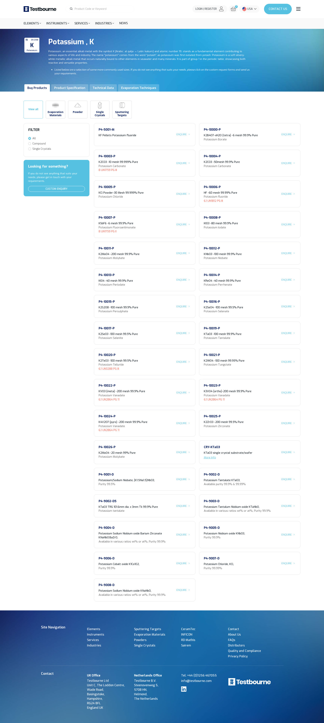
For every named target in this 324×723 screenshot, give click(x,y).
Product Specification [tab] (69, 88)
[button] (32, 23)
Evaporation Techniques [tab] (138, 88)
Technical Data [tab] (103, 88)
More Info (210, 457)
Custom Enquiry (57, 189)
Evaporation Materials (149, 634)
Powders (140, 640)
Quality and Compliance (244, 651)
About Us (234, 634)
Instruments (95, 634)
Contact (278, 9)
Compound (39, 143)
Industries (94, 645)
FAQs (231, 640)
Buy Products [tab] (37, 88)
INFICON (186, 634)
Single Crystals (41, 149)
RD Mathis (188, 640)
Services (93, 640)
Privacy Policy (238, 656)
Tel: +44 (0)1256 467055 (199, 675)
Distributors (236, 645)
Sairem (186, 645)
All (34, 138)
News (123, 23)
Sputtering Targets (147, 629)
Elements (93, 629)
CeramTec (188, 629)
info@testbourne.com (196, 681)
